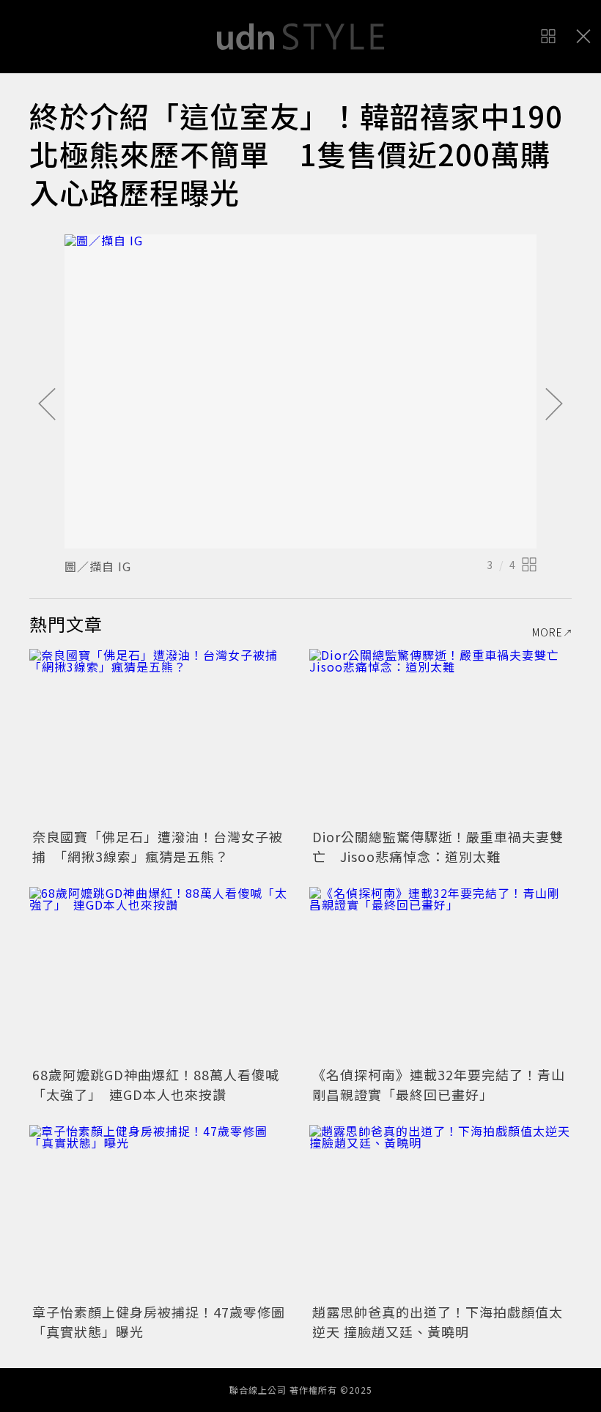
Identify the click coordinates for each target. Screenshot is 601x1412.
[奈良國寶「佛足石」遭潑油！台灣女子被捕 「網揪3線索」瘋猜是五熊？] (160, 736)
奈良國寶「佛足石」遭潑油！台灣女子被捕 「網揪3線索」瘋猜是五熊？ (157, 846)
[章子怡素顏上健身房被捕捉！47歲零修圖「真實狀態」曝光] (160, 1212)
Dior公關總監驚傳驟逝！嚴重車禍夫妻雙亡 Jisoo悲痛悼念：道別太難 (438, 846)
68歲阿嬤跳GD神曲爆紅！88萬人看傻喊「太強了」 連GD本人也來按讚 (155, 1084)
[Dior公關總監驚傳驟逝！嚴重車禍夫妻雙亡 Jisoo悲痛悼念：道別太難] (440, 736)
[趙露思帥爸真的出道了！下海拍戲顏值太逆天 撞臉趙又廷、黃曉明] (440, 1212)
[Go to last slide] (46, 405)
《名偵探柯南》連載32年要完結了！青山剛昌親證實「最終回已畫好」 (438, 1084)
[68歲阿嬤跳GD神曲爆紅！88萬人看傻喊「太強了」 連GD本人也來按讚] (160, 974)
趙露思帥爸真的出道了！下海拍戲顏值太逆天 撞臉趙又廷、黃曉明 (437, 1321)
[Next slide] (554, 405)
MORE (547, 632)
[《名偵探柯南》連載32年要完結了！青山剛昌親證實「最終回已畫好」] (440, 974)
